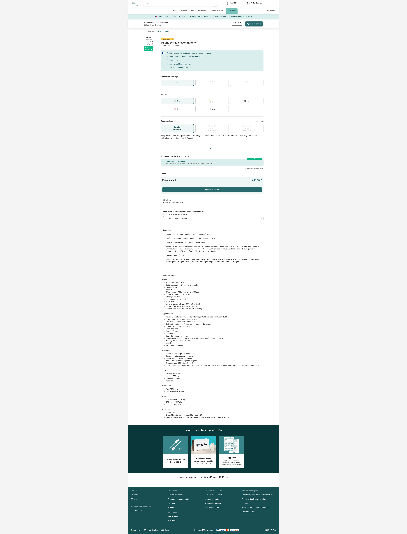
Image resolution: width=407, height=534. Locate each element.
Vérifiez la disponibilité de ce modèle (175, 214)
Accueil (151, 32)
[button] (166, 230)
